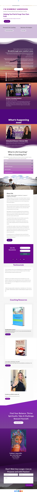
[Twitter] (17, 491)
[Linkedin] (18, 491)
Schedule (7, 398)
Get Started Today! (9, 30)
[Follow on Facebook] (13, 259)
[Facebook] (15, 491)
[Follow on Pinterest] (16, 259)
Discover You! (18, 422)
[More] (22, 491)
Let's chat (18, 69)
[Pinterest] (20, 491)
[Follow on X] (20, 259)
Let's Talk (7, 21)
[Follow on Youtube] (24, 259)
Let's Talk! (23, 30)
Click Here (8, 334)
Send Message (29, 485)
